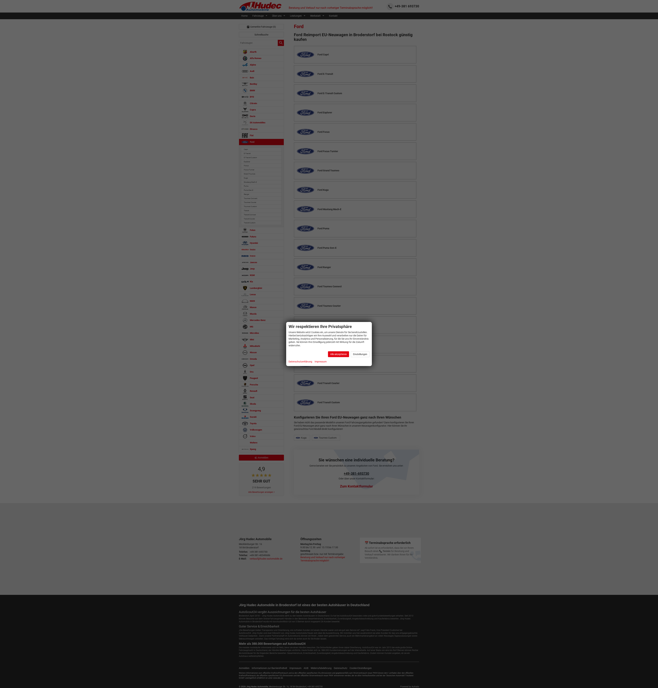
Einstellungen (360, 354)
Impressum (321, 361)
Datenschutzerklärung (300, 361)
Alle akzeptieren (338, 354)
